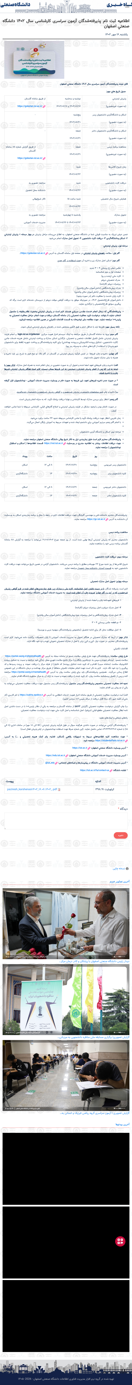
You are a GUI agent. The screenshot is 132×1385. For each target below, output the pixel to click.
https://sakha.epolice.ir (31, 695)
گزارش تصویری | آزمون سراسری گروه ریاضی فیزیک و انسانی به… (94, 1113)
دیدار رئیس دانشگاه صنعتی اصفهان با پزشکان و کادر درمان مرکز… (94, 961)
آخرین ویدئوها (122, 1124)
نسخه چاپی (119, 869)
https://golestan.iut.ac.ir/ (30, 106)
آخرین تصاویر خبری (119, 881)
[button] (127, 6)
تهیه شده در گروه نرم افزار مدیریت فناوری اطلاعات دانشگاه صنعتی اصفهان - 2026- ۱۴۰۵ (66, 1379)
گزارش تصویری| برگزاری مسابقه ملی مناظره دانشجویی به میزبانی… (93, 1037)
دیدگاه (124, 809)
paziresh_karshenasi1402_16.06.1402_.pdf (32, 789)
